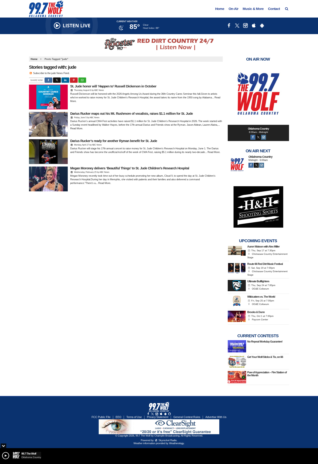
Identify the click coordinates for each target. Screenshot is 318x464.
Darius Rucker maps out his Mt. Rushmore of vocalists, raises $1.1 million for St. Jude (131, 113)
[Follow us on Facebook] (148, 413)
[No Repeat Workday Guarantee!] (237, 346)
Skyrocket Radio (167, 440)
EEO (118, 417)
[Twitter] (258, 137)
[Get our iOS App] (161, 413)
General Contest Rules (186, 417)
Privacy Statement (157, 417)
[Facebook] (252, 137)
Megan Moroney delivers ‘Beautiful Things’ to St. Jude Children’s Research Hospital (129, 168)
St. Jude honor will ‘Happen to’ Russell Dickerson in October (113, 86)
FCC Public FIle (101, 417)
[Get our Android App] (165, 413)
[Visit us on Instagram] (245, 26)
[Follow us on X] (152, 413)
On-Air (233, 9)
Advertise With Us (215, 417)
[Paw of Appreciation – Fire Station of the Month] (237, 377)
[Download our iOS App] (254, 26)
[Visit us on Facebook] (229, 26)
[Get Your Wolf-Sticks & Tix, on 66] (237, 362)
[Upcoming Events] (237, 252)
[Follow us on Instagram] (157, 413)
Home (219, 9)
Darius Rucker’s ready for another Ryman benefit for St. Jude (113, 141)
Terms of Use (134, 417)
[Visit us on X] (237, 26)
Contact (274, 9)
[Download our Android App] (262, 26)
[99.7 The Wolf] (48, 8)
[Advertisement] (159, 44)
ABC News (99, 90)
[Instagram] (263, 137)
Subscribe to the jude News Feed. (51, 73)
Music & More (253, 9)
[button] (286, 9)
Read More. (76, 128)
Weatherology (176, 443)
